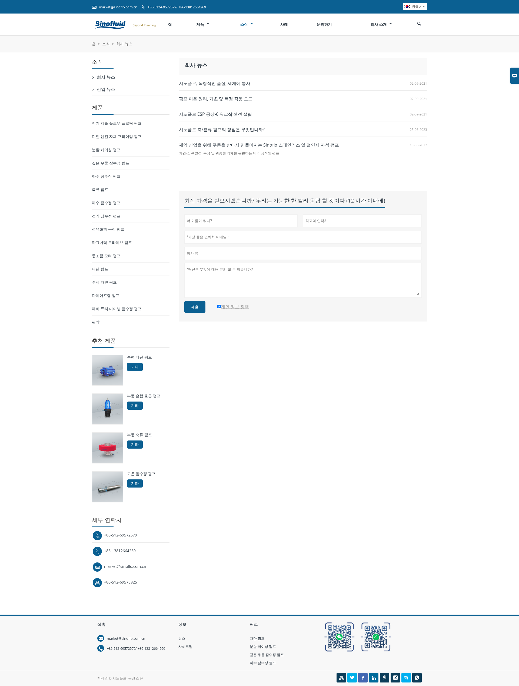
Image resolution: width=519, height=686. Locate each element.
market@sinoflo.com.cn (118, 7)
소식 (244, 24)
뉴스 (181, 638)
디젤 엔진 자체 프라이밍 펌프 (117, 136)
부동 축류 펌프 (139, 434)
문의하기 (324, 24)
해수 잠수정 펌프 (106, 202)
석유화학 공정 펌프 (108, 229)
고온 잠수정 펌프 (141, 473)
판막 (95, 321)
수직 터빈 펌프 (104, 282)
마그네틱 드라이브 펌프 (112, 242)
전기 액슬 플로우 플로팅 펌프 (117, 123)
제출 (195, 307)
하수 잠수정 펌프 (106, 176)
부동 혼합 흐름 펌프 (144, 395)
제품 (201, 24)
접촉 (101, 624)
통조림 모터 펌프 (106, 255)
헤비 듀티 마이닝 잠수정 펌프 (117, 308)
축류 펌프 (100, 189)
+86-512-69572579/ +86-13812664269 (177, 7)
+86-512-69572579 (120, 535)
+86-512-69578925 (120, 582)
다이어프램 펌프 (105, 295)
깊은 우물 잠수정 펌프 (110, 162)
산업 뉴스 (106, 89)
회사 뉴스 (106, 77)
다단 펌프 (100, 268)
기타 (135, 366)
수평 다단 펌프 (139, 357)
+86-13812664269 (120, 550)
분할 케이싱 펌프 (106, 149)
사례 (284, 24)
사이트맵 (185, 646)
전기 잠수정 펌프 (106, 215)
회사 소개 (379, 24)
